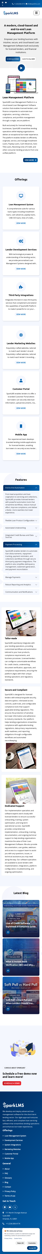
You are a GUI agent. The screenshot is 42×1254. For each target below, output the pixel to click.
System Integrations (13, 1145)
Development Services (14, 1140)
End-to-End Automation (15, 488)
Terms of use (10, 1196)
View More (30, 160)
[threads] (2, 5)
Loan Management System (15, 1136)
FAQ (6, 1173)
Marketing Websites (13, 1149)
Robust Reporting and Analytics (18, 584)
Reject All (20, 1243)
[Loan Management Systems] (13, 1105)
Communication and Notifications (19, 592)
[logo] (11, 13)
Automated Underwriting (15, 528)
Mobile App (9, 1158)
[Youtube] (6, 3)
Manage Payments (12, 577)
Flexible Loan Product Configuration (19, 520)
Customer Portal (11, 1154)
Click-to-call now (28, 59)
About (7, 1169)
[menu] (36, 13)
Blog (6, 1182)
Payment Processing (13, 544)
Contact (8, 1187)
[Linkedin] (2, 3)
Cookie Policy (18, 1238)
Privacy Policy (10, 1191)
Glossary (8, 1178)
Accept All (32, 1248)
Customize (32, 1243)
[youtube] (10, 1207)
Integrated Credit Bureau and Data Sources (19, 536)
